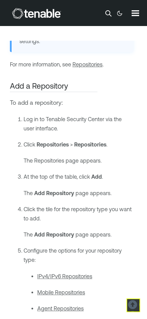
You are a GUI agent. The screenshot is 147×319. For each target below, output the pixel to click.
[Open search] (108, 13)
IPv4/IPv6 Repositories (64, 276)
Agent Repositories (60, 308)
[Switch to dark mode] (119, 13)
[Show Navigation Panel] (135, 13)
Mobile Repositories (61, 292)
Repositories (87, 64)
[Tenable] (36, 13)
